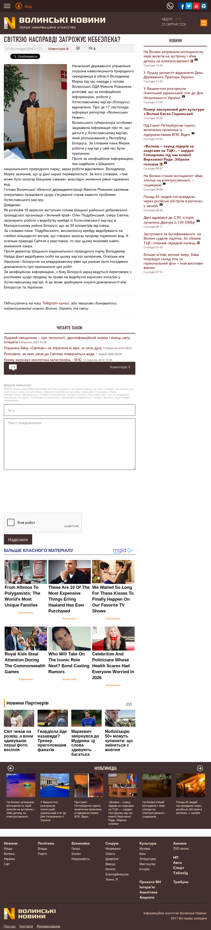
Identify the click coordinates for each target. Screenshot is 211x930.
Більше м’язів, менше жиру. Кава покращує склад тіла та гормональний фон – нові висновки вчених (173, 261)
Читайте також (69, 328)
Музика (144, 848)
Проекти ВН (150, 881)
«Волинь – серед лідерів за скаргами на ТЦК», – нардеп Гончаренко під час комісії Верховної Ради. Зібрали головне (121, 813)
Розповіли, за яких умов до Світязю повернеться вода (49, 353)
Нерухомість (81, 858)
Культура (147, 843)
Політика (46, 843)
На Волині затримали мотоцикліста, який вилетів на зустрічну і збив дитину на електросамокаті (174, 56)
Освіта (110, 853)
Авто (177, 862)
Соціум (112, 843)
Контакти (26, 926)
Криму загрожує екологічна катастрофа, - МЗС (43, 359)
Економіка (81, 843)
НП (175, 857)
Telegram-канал (55, 302)
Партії (42, 853)
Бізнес (76, 853)
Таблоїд (180, 872)
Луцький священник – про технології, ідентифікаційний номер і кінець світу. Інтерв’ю (67, 339)
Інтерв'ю (147, 886)
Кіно (142, 853)
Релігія (110, 869)
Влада (42, 848)
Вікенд (110, 864)
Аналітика (148, 891)
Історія (144, 869)
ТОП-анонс (181, 848)
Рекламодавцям (48, 926)
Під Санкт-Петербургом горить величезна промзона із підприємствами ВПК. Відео (169, 129)
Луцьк (8, 848)
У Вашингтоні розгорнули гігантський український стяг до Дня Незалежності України (173, 93)
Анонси (180, 843)
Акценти (146, 897)
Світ (7, 864)
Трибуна (180, 881)
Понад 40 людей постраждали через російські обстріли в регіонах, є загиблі (173, 201)
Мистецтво (147, 864)
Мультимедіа (105, 768)
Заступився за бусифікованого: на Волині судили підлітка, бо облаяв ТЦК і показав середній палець (172, 238)
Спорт (178, 867)
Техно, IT (112, 879)
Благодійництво (117, 874)
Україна (9, 858)
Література (147, 858)
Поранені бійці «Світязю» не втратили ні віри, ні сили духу (53, 347)
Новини (175, 40)
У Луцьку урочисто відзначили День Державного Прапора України (173, 74)
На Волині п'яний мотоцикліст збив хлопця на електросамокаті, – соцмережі (173, 180)
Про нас (10, 926)
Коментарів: (58, 48)
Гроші (76, 848)
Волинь (9, 853)
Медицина (113, 848)
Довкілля (112, 858)
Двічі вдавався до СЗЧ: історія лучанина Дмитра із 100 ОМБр (169, 220)
